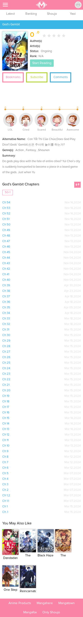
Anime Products (20, 603)
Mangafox (30, 612)
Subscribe (36, 77)
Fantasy (31, 150)
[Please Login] (78, 5)
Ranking (31, 13)
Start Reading (41, 63)
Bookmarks (13, 77)
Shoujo (52, 13)
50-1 (7, 192)
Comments (60, 77)
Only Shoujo (51, 612)
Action (19, 150)
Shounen (44, 150)
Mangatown (66, 603)
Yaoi (73, 13)
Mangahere (45, 603)
